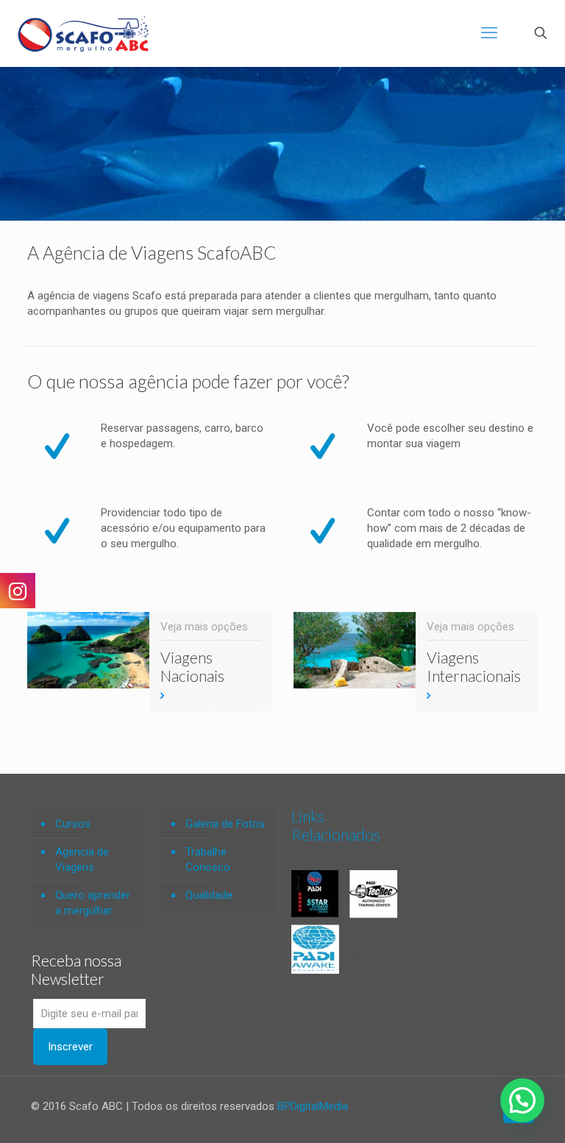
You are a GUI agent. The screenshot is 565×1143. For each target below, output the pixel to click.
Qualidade (208, 895)
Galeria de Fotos (225, 823)
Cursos (72, 823)
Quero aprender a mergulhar (92, 903)
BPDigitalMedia (312, 1106)
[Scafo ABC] (83, 33)
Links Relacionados (335, 825)
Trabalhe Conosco (207, 859)
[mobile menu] (489, 33)
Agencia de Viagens (82, 859)
